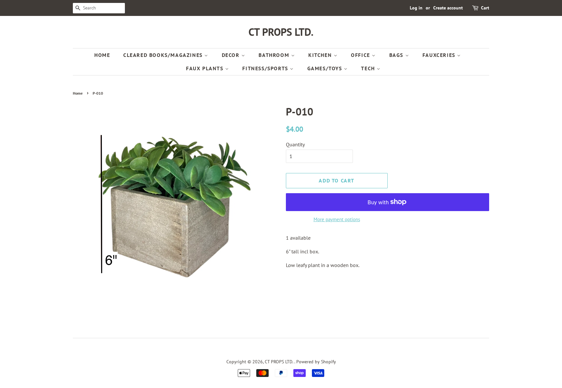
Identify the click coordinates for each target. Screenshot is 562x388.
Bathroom (275, 55)
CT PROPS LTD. (281, 32)
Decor (232, 55)
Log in (416, 8)
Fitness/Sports (266, 68)
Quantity (295, 144)
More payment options (337, 219)
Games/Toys (325, 68)
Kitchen (321, 55)
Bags (397, 55)
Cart (485, 8)
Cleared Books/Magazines (163, 55)
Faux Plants (205, 68)
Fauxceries (439, 55)
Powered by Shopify (316, 362)
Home (102, 55)
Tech (369, 68)
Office (361, 55)
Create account (448, 8)
